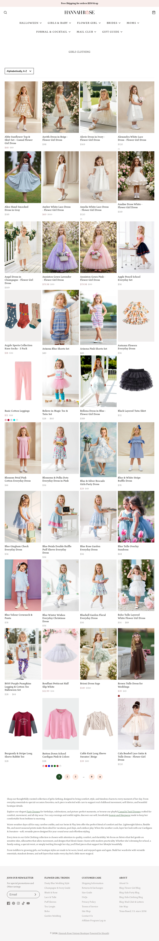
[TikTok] (23, 903)
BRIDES (112, 23)
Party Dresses (33, 811)
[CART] (154, 12)
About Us (123, 883)
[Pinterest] (13, 903)
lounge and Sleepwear (119, 815)
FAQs (84, 897)
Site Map (86, 911)
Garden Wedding (52, 916)
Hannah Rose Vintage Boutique (74, 933)
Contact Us (87, 916)
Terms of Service (90, 906)
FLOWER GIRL (87, 23)
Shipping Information (92, 883)
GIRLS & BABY (58, 23)
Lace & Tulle (50, 897)
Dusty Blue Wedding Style (56, 883)
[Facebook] (8, 903)
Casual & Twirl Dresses (129, 811)
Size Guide (87, 892)
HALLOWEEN (29, 23)
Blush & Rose (50, 892)
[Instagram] (18, 903)
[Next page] (100, 777)
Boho (47, 911)
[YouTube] (28, 903)
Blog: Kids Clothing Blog (131, 897)
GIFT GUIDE (110, 31)
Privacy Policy (89, 902)
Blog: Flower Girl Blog (129, 888)
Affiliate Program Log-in (94, 920)
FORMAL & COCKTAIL (51, 31)
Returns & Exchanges (92, 888)
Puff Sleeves (50, 902)
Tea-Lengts (49, 906)
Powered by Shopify (99, 933)
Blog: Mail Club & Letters (131, 902)
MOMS (131, 23)
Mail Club (85, 31)
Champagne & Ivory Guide (57, 888)
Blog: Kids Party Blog (129, 892)
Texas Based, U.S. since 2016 (133, 911)
